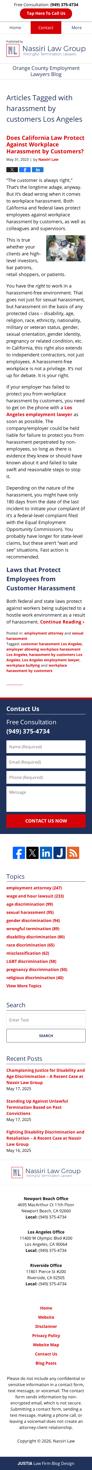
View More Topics (23, 986)
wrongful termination (32, 928)
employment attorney (43, 633)
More (77, 27)
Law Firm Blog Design (46, 1463)
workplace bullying (23, 665)
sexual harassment (30, 912)
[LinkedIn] (46, 853)
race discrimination (30, 945)
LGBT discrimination (31, 961)
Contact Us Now (46, 821)
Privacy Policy (46, 1335)
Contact (45, 27)
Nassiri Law (64, 1441)
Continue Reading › (62, 622)
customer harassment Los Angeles (51, 643)
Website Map (46, 1345)
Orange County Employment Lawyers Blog (46, 48)
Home (15, 27)
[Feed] (73, 853)
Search (46, 1035)
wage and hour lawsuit (35, 896)
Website (46, 1317)
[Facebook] (19, 853)
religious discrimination (34, 977)
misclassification (27, 953)
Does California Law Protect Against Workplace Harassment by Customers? (45, 144)
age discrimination (29, 904)
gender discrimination (33, 920)
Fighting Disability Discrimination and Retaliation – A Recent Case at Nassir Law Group (45, 1138)
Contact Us (46, 1354)
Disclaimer (46, 1326)
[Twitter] (32, 853)
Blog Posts (46, 1363)
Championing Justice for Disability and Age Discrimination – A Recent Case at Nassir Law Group (45, 1076)
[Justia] (59, 853)
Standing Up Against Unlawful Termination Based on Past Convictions (37, 1107)
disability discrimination (35, 937)
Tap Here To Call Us (46, 13)
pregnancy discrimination (36, 969)
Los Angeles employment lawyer (50, 659)
